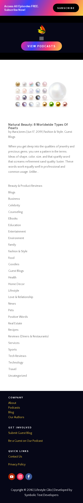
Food (11, 258)
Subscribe (66, 8)
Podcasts (14, 407)
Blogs (11, 192)
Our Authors (16, 417)
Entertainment (17, 231)
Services (14, 343)
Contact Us (15, 456)
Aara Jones (19, 132)
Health (12, 277)
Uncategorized (17, 376)
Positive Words (18, 317)
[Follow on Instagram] (20, 476)
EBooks (13, 218)
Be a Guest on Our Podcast (25, 441)
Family (12, 245)
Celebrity (14, 205)
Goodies (13, 264)
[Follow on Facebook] (28, 476)
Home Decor (16, 284)
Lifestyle (13, 290)
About (12, 403)
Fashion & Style (53, 132)
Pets (11, 310)
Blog (11, 412)
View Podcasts (41, 46)
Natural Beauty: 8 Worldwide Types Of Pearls (38, 126)
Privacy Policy (17, 464)
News (12, 303)
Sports (12, 349)
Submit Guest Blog (20, 433)
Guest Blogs (16, 271)
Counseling (15, 212)
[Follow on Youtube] (11, 476)
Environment (16, 238)
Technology (15, 362)
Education (14, 225)
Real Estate (15, 323)
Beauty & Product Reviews (25, 186)
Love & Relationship (20, 297)
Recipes (13, 330)
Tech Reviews (17, 356)
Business (14, 199)
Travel (12, 369)
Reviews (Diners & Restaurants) (28, 336)
